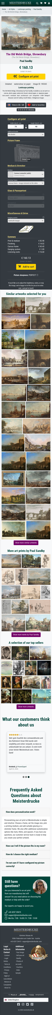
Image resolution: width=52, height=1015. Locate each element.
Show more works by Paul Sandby (26, 634)
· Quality (18, 958)
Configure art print (28, 76)
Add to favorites (38, 105)
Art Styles (12, 9)
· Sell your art (20, 955)
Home (4, 9)
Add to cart (27, 266)
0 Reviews (30, 110)
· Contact (7, 955)
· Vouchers (19, 967)
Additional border (13, 131)
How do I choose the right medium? (22, 854)
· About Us (7, 988)
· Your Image (20, 952)
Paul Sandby (37, 9)
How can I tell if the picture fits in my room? (25, 845)
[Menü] (2, 3)
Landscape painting (24, 9)
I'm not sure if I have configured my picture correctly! (25, 864)
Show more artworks (26, 707)
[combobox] (26, 134)
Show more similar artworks (26, 543)
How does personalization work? (20, 812)
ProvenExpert (22, 767)
